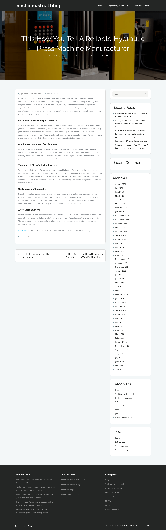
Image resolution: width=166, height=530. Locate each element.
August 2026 (120, 184)
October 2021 (121, 306)
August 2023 (120, 239)
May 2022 (119, 283)
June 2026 (119, 192)
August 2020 (120, 354)
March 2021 (120, 334)
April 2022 (119, 287)
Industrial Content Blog (70, 484)
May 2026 (119, 196)
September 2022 (122, 267)
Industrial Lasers (142, 6)
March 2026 (120, 204)
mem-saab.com (121, 406)
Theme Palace (145, 525)
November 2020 (122, 346)
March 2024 (120, 227)
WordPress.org (121, 450)
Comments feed (121, 446)
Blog (30, 237)
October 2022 (121, 263)
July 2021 (119, 318)
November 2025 (122, 219)
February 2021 (121, 338)
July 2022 (119, 275)
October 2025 (121, 223)
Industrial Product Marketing (73, 479)
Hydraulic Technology (124, 398)
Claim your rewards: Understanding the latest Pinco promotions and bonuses (130, 123)
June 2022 (119, 279)
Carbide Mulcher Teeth (124, 394)
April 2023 (119, 255)
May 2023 (119, 251)
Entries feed (120, 442)
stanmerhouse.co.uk (123, 417)
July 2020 (119, 358)
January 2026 (121, 212)
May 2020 (119, 365)
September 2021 (122, 310)
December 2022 (122, 259)
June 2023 (119, 247)
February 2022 (121, 294)
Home (99, 6)
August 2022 (120, 271)
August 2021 (120, 314)
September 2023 (122, 235)
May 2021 (119, 326)
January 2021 (121, 342)
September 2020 (122, 350)
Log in (117, 438)
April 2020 (119, 369)
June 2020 (119, 362)
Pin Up (118, 410)
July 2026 (119, 188)
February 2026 (121, 208)
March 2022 (120, 290)
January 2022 (121, 298)
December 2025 (122, 215)
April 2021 (119, 330)
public (117, 413)
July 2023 (119, 243)
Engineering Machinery (118, 6)
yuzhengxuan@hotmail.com (33, 93)
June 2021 (119, 322)
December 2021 (122, 302)
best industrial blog (38, 5)
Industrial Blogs (67, 489)
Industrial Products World (71, 494)
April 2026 (119, 200)
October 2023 (121, 231)
